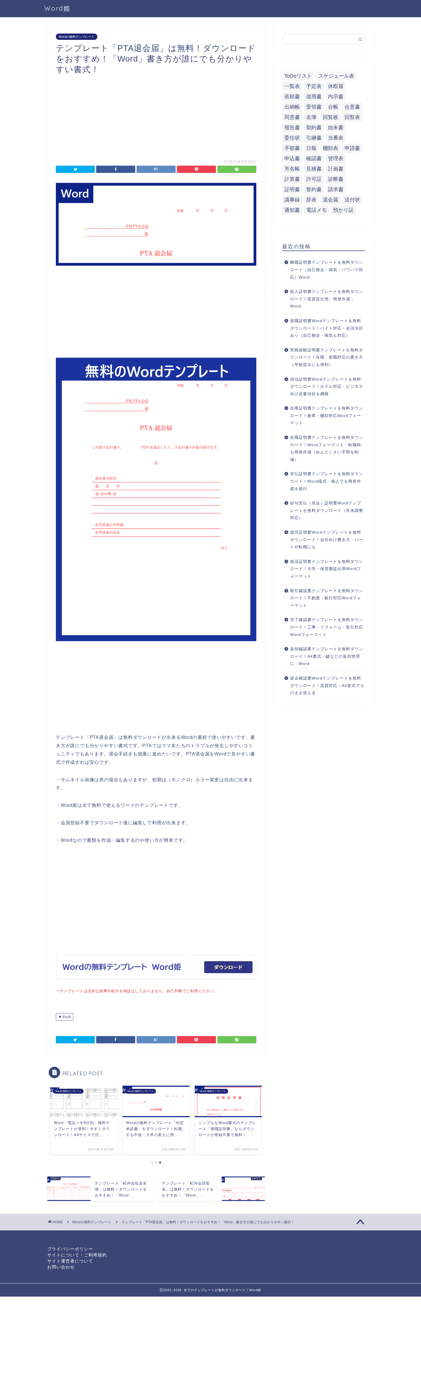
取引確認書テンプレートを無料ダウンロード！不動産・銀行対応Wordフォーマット (326, 598)
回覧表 (352, 117)
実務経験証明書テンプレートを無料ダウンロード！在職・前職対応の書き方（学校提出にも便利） (326, 357)
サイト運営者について (70, 1260)
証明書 (292, 189)
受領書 (314, 107)
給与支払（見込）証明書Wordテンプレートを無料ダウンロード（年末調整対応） (326, 510)
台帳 (333, 107)
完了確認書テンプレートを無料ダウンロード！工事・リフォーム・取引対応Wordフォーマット (326, 627)
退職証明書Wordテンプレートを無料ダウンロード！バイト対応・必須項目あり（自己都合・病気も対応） (326, 328)
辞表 (311, 200)
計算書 (292, 179)
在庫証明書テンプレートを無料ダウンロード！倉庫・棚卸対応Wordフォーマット (326, 415)
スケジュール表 (336, 76)
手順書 (292, 148)
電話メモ (316, 210)
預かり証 (343, 210)
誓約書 (314, 189)
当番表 (335, 138)
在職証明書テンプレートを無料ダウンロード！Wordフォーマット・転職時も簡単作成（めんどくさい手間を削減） (326, 448)
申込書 (292, 158)
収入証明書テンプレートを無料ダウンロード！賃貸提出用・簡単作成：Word (326, 298)
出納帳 (292, 107)
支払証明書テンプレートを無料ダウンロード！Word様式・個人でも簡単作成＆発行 (326, 481)
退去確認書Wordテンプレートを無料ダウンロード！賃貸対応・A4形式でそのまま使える (327, 685)
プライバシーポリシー (70, 1248)
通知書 (292, 210)
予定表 (314, 86)
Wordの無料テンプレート (77, 36)
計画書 (335, 169)
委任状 (292, 138)
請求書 (335, 189)
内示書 (335, 96)
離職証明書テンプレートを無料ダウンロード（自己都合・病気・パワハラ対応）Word (326, 269)
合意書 (352, 107)
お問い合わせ (61, 1267)
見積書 (314, 169)
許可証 (314, 179)
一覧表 (292, 86)
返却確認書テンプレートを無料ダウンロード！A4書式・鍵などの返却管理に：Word (326, 656)
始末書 (335, 127)
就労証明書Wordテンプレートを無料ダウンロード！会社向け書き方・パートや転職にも (326, 539)
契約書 (314, 127)
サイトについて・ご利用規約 (77, 1254)
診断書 (335, 179)
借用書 (314, 96)
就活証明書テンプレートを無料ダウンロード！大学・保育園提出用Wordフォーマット (326, 568)
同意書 (292, 117)
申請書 (352, 148)
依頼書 (292, 96)
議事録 (292, 200)
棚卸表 (330, 148)
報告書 (292, 127)
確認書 (314, 158)
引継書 (314, 138)
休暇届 (335, 86)
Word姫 (57, 8)
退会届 (66, 1016)
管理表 (335, 158)
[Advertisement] (156, 115)
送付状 (352, 200)
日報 (311, 148)
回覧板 (330, 117)
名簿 (311, 117)
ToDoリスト (298, 76)
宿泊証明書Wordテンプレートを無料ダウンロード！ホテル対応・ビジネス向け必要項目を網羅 (326, 386)
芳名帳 (292, 169)
